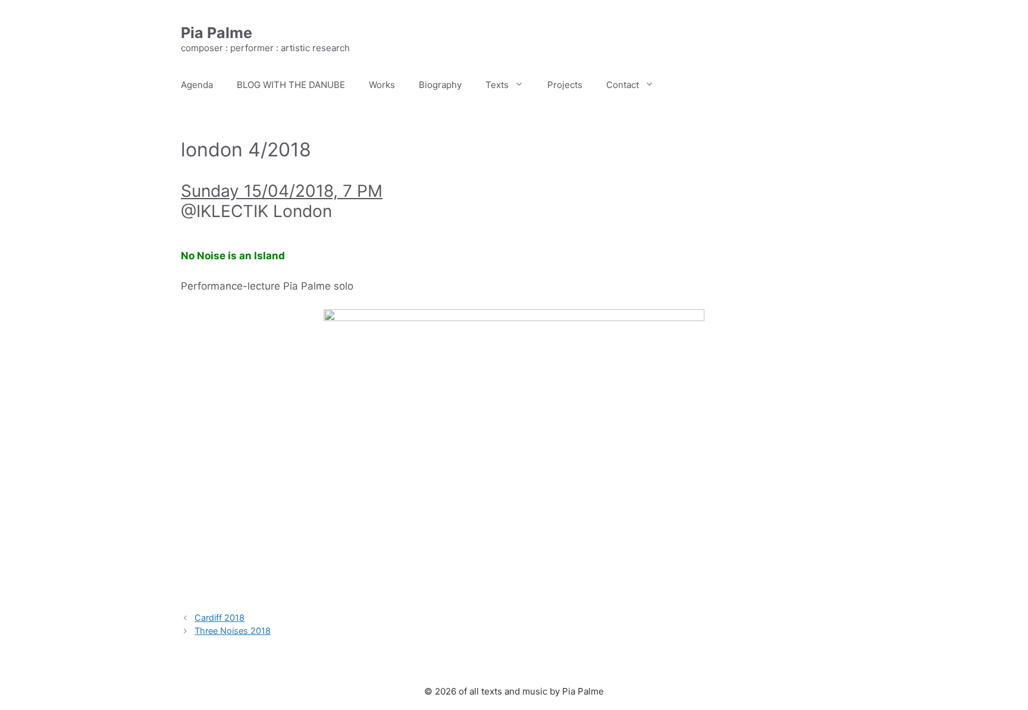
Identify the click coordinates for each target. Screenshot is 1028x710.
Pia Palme (216, 33)
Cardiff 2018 (220, 617)
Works (382, 84)
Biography (440, 84)
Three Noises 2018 (233, 631)
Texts (497, 84)
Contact (622, 84)
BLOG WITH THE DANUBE (291, 84)
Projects (564, 84)
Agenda (197, 84)
